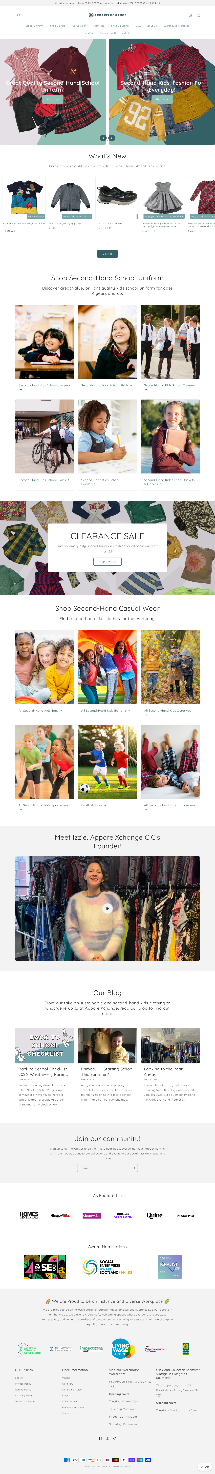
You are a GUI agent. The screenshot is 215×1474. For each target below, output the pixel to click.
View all (108, 253)
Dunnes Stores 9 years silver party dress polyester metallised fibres (161, 225)
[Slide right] (115, 244)
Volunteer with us (72, 1401)
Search (19, 1377)
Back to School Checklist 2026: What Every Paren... (43, 1071)
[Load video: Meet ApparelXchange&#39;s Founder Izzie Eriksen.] (107, 908)
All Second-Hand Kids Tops (38, 710)
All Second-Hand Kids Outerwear (168, 710)
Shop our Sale (107, 561)
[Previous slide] (103, 138)
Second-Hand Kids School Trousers (170, 385)
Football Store (91, 805)
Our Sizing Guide (72, 1389)
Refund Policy (23, 1389)
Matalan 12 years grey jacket (65, 223)
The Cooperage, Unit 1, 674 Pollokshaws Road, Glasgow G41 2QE (177, 1390)
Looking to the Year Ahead (163, 1071)
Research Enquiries (73, 1407)
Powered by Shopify (121, 1466)
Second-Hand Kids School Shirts (104, 385)
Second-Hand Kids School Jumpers (45, 385)
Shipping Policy (24, 1395)
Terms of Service (25, 1401)
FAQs (65, 1395)
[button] (19, 15)
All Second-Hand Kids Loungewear (170, 805)
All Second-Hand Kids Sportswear (44, 805)
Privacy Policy (23, 1383)
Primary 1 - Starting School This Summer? (107, 1071)
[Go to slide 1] (104, 140)
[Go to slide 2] (107, 140)
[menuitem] (35, 25)
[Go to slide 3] (110, 140)
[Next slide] (111, 138)
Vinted (66, 1377)
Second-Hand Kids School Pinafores (100, 482)
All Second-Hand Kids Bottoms (104, 710)
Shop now (52, 99)
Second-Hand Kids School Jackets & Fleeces (169, 482)
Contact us (68, 1413)
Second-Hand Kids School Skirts (42, 480)
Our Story (67, 1383)
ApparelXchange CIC (102, 1466)
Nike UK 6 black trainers (108, 223)
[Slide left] (100, 244)
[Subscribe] (134, 1168)
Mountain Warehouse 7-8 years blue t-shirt (24, 225)
